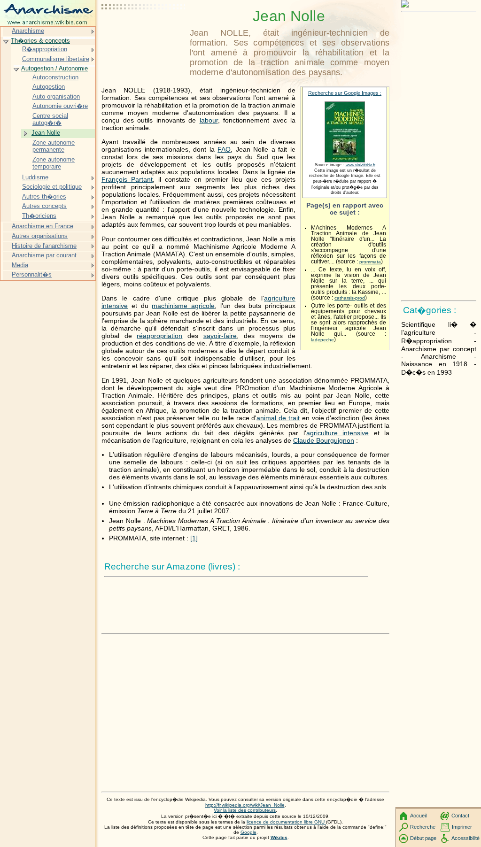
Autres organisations (40, 235)
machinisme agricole (183, 305)
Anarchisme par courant (44, 255)
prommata (370, 261)
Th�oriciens (39, 215)
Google (248, 832)
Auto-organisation (56, 96)
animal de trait (278, 418)
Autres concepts (44, 205)
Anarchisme (28, 30)
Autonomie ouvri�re (60, 105)
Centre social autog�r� (50, 119)
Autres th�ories (44, 196)
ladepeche (322, 339)
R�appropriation (44, 49)
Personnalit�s (32, 274)
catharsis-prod (349, 297)
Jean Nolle (45, 132)
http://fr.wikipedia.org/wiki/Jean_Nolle (245, 805)
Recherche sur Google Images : (344, 93)
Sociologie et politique (52, 186)
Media (20, 265)
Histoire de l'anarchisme (44, 245)
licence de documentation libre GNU (286, 821)
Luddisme (35, 177)
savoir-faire (220, 335)
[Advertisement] (143, 30)
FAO (224, 149)
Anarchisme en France (42, 226)
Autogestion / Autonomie (54, 68)
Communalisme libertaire (55, 58)
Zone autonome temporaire (53, 163)
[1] (194, 538)
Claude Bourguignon (323, 440)
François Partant (127, 179)
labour (209, 120)
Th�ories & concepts (40, 40)
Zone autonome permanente (53, 146)
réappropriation (159, 335)
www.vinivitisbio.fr (360, 165)
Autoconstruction (55, 77)
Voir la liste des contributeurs (245, 810)
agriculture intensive (337, 433)
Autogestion (48, 86)
